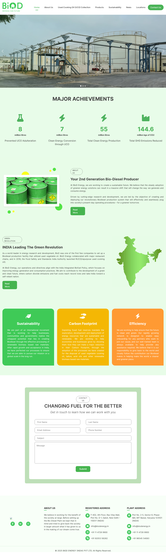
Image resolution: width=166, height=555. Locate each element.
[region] (83, 51)
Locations (140, 7)
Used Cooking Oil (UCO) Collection (74, 7)
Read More (75, 211)
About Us (48, 7)
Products (99, 7)
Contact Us (155, 7)
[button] (2, 51)
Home (36, 7)
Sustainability (115, 7)
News (128, 7)
